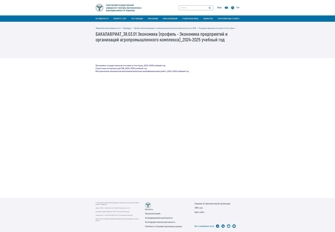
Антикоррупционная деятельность (159, 218)
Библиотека (208, 18)
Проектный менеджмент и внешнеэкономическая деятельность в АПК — (166, 28)
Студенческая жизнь (190, 18)
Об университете (102, 18)
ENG (219, 8)
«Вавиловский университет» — (109, 28)
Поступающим (137, 18)
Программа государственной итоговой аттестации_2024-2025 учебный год (130, 66)
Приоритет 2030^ (120, 18)
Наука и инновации (170, 18)
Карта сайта (199, 212)
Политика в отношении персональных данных (163, 226)
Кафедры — (128, 28)
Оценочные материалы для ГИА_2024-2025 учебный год (121, 68)
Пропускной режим (152, 213)
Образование (153, 18)
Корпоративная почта (233, 24)
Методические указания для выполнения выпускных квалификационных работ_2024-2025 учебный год (142, 71)
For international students (228, 18)
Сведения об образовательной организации (212, 203)
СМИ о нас (199, 207)
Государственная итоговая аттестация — (218, 28)
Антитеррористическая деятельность (160, 222)
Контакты (149, 209)
